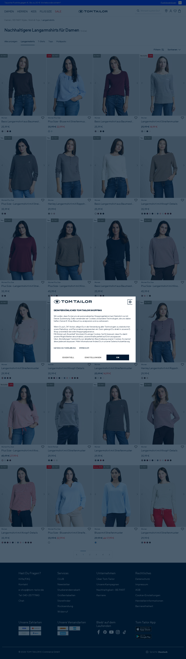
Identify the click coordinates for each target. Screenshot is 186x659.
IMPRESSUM (84, 348)
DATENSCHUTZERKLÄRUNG (65, 348)
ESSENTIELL (68, 357)
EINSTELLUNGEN (93, 357)
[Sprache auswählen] (130, 302)
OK (117, 357)
